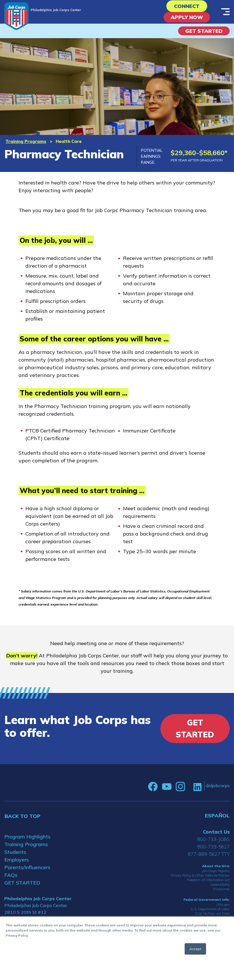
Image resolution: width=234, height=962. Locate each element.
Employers (16, 859)
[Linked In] (197, 787)
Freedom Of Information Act (208, 880)
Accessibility (220, 884)
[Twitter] (189, 787)
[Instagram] (180, 786)
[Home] (16, 16)
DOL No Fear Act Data (212, 913)
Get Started (204, 31)
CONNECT (186, 6)
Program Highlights (27, 836)
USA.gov (223, 904)
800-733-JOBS (213, 839)
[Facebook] (153, 786)
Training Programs (25, 141)
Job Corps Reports (216, 871)
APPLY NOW (187, 17)
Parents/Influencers (27, 867)
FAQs (10, 875)
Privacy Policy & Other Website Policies (200, 875)
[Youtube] (166, 786)
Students (15, 852)
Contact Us (216, 832)
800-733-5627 (213, 847)
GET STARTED (22, 882)
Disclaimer (221, 889)
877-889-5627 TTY (209, 854)
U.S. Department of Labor (210, 909)
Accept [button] (195, 949)
